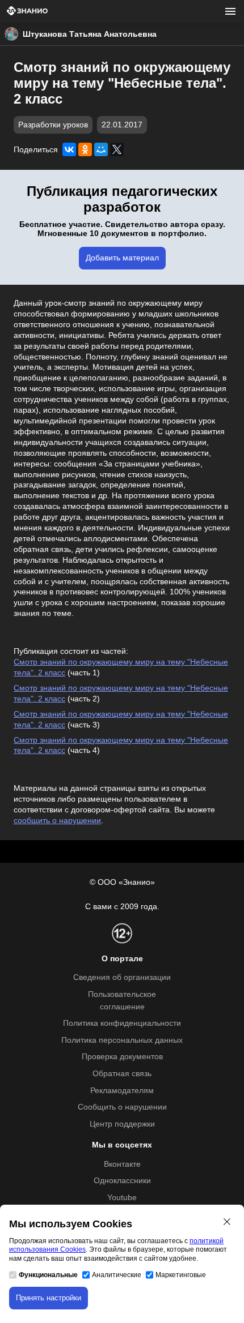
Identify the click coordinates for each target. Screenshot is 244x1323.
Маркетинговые (180, 1275)
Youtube (122, 1197)
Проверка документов (122, 1056)
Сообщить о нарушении (122, 1107)
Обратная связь (122, 1073)
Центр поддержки (122, 1124)
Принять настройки (48, 1298)
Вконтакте (122, 1164)
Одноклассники (122, 1180)
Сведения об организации (122, 977)
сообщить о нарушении (57, 820)
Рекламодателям (122, 1090)
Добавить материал (122, 258)
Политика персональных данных (122, 1040)
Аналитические (116, 1275)
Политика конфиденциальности (122, 1023)
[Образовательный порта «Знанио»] (27, 11)
